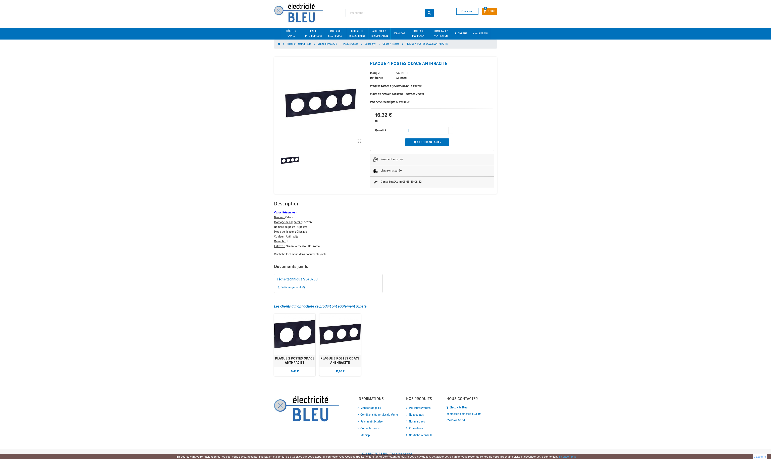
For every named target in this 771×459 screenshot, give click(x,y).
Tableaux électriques (335, 33)
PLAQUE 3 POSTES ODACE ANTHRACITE (340, 360)
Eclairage (399, 33)
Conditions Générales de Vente (379, 415)
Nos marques (417, 421)
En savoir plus (567, 456)
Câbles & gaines (291, 33)
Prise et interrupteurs (313, 33)
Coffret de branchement (357, 33)
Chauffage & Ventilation (441, 33)
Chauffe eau (480, 33)
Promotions (416, 428)
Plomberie (461, 33)
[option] (294, 345)
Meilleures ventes (419, 408)
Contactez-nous (369, 428)
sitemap (365, 435)
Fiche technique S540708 (297, 279)
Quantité (380, 130)
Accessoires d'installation (379, 33)
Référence (376, 78)
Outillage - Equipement (419, 33)
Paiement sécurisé (371, 421)
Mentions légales (370, 408)
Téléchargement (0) (291, 287)
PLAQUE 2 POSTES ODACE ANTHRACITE (294, 360)
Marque (375, 73)
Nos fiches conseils (420, 435)
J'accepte (760, 456)
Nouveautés (416, 415)
